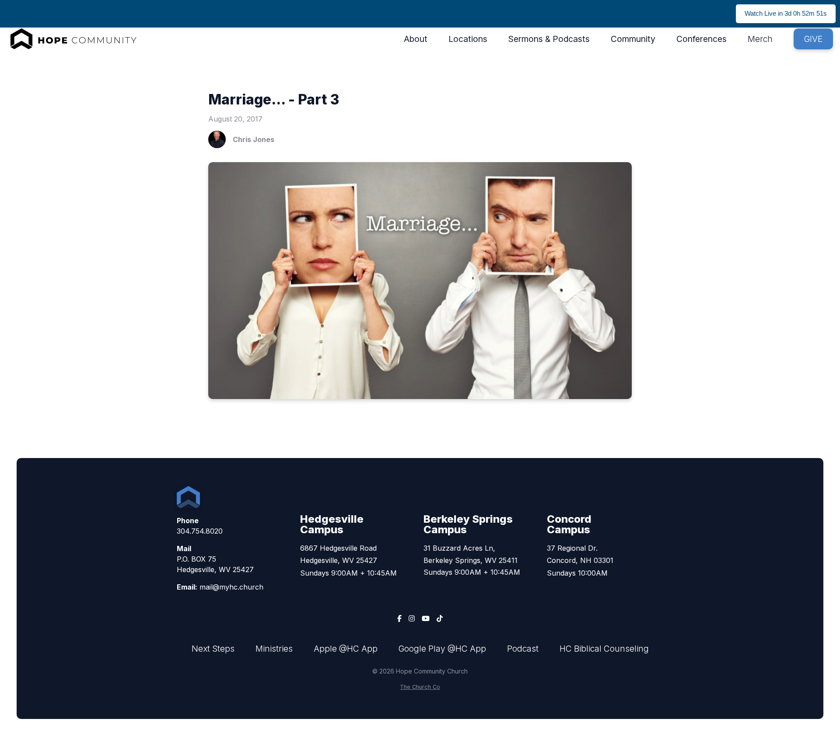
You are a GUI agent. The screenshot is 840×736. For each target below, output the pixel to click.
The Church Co (420, 687)
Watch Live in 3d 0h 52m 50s (786, 13)
